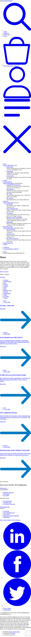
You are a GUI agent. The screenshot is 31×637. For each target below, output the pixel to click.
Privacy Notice (7, 608)
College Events (7, 281)
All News (2, 277)
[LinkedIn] (17, 549)
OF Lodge (6, 296)
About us (5, 201)
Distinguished (6, 293)
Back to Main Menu (8, 165)
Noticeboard (10, 171)
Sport (4, 289)
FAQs (13, 520)
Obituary (5, 284)
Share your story (4, 271)
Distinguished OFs (8, 243)
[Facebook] (17, 577)
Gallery (5, 244)
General (5, 298)
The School (10, 213)
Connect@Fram (7, 181)
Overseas (5, 286)
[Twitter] (17, 605)
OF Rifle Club (10, 234)
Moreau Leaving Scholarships (14, 217)
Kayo (13, 633)
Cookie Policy (7, 610)
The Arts (5, 292)
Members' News (7, 290)
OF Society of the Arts (12, 238)
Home (5, 251)
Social (5, 287)
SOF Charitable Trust (12, 208)
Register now (6, 34)
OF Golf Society (11, 229)
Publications (10, 222)
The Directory (10, 189)
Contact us (6, 33)
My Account (10, 198)
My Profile (9, 193)
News (4, 164)
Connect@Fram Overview (14, 184)
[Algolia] (14, 635)
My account (6, 494)
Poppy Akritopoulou (14, 631)
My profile (6, 495)
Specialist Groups (7, 226)
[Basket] (17, 64)
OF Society (10, 204)
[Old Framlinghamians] (6, 0)
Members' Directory (8, 492)
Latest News (10, 167)
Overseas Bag (10, 176)
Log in (5, 36)
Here (4, 283)
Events (5, 180)
